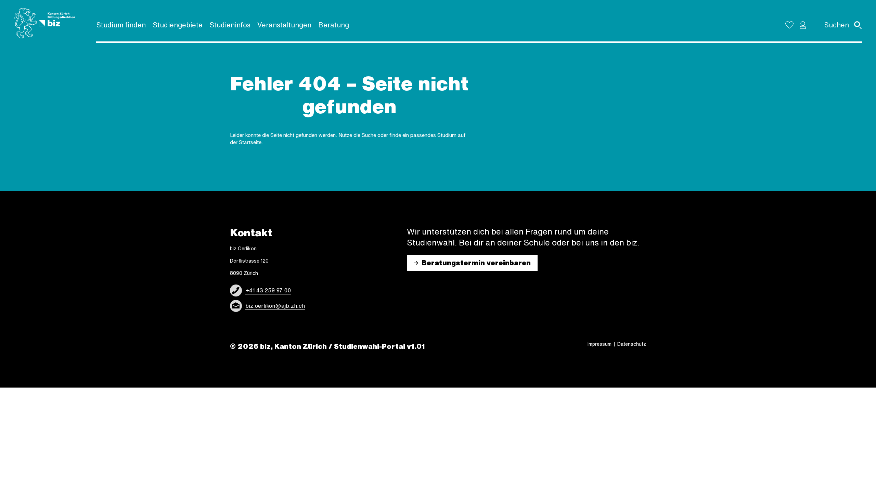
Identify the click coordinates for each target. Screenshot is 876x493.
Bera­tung (333, 24)
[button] (803, 25)
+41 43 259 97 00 (268, 290)
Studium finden (121, 24)
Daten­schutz (631, 344)
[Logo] (44, 23)
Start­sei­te (250, 142)
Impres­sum (599, 344)
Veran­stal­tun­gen (284, 24)
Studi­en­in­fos (229, 24)
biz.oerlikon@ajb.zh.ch (275, 305)
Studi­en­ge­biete (178, 24)
